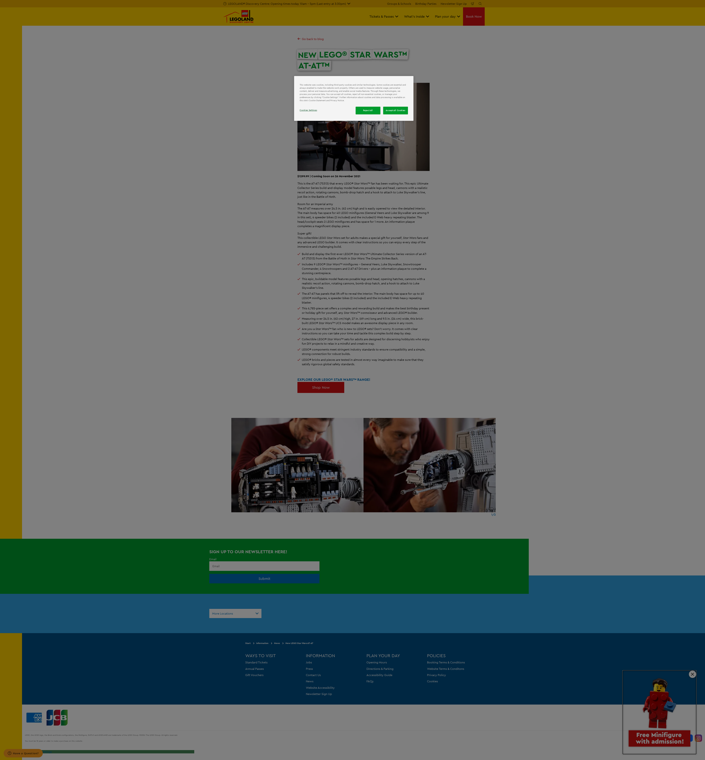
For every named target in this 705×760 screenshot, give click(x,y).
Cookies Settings (308, 110)
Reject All (368, 110)
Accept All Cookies (395, 110)
